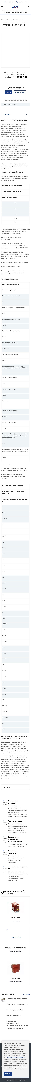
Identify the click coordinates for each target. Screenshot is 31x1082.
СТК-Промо (23, 1080)
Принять (7, 1073)
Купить (8, 92)
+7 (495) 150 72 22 (22, 2)
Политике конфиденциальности (16, 1057)
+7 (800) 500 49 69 (9, 2)
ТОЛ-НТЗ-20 (15, 978)
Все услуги (26, 994)
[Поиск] (29, 7)
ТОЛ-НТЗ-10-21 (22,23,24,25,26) (15, 948)
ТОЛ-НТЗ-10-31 (15, 917)
